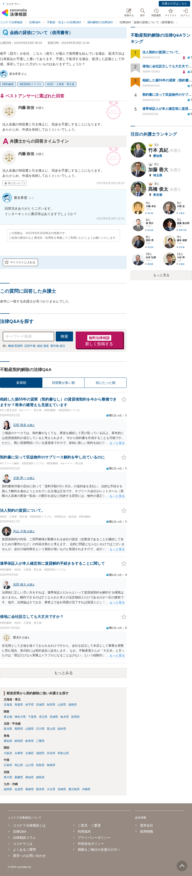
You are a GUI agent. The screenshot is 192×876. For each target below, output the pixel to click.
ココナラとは (23, 844)
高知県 (29, 777)
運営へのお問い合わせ (29, 855)
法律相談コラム (24, 837)
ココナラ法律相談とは (29, 825)
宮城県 (40, 704)
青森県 (19, 704)
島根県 (51, 765)
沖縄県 (86, 789)
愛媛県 (19, 777)
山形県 (62, 704)
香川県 (8, 777)
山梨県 (29, 728)
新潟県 (8, 728)
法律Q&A (19, 831)
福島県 (72, 704)
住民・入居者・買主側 (61, 84)
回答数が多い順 (63, 383)
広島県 (8, 765)
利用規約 (84, 831)
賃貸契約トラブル (31, 84)
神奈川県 (20, 716)
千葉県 (32, 716)
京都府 (29, 753)
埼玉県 (43, 716)
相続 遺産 (43, 345)
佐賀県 (19, 789)
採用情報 (146, 831)
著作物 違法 (57, 345)
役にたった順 (105, 383)
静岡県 (19, 741)
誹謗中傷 (30, 345)
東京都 (8, 716)
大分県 (51, 789)
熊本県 (40, 789)
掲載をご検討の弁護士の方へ (99, 849)
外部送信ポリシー (91, 844)
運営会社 (146, 825)
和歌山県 (63, 753)
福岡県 (8, 789)
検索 (64, 336)
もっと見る (161, 275)
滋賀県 (40, 753)
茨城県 (54, 716)
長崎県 (29, 789)
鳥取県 (40, 765)
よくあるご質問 (24, 849)
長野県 (19, 728)
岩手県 (29, 704)
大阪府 (8, 753)
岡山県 (19, 765)
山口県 (29, 765)
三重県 (40, 741)
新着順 (21, 383)
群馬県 (75, 716)
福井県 (62, 728)
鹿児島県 (74, 789)
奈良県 (51, 753)
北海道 (8, 704)
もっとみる (63, 673)
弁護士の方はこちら (174, 3)
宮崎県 (62, 789)
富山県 (51, 728)
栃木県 (64, 716)
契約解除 (9, 84)
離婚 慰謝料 (15, 345)
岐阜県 (29, 741)
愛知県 (8, 741)
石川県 (40, 728)
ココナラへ (13, 4)
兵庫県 (19, 753)
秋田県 (51, 704)
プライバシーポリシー (94, 837)
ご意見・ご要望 (89, 825)
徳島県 (40, 777)
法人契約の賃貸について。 (162, 52)
